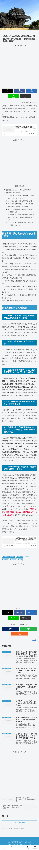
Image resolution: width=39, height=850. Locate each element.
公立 (27, 557)
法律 (21, 559)
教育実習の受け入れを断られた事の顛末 (18, 190)
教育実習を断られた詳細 (13, 193)
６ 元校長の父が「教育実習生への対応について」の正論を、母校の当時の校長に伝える (21, 217)
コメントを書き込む (19, 822)
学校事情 (6, 559)
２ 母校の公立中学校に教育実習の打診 (20, 201)
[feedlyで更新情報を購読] (28, 629)
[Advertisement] (19, 66)
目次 (16, 186)
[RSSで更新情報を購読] (19, 634)
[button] (25, 96)
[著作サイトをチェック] (10, 629)
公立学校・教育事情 (9, 557)
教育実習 (20, 557)
